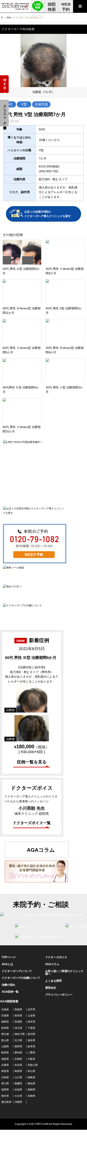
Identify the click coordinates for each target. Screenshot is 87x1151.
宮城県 (5, 1015)
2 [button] (43, 82)
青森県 (18, 1009)
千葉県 (31, 1027)
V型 (24, 104)
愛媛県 (18, 1083)
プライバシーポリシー (59, 994)
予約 (5, 84)
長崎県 (31, 1089)
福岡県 (5, 1089)
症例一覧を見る (31, 761)
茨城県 (18, 1021)
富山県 (5, 1040)
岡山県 (31, 1071)
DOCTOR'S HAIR (39, 1124)
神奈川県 (20, 1034)
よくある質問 (53, 980)
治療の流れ (8, 984)
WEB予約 (66, 7)
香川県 (5, 1083)
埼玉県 (18, 1027)
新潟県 (31, 1034)
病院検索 (52, 7)
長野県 (18, 1046)
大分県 (18, 1095)
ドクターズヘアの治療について (21, 977)
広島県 (5, 1077)
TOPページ (9, 957)
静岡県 (5, 1052)
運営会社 (50, 987)
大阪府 (31, 1058)
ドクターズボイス (56, 957)
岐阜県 (31, 1046)
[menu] (80, 6)
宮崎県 (31, 1095)
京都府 (18, 1058)
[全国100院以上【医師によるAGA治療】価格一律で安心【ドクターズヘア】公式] (15, 6)
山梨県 (5, 1046)
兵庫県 (5, 1065)
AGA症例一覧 (10, 991)
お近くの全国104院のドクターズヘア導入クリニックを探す (47, 214)
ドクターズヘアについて (17, 971)
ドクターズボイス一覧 (32, 823)
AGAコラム (52, 964)
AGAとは (7, 964)
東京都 (5, 1034)
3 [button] (47, 82)
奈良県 (18, 1065)
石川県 (18, 1040)
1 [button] (39, 82)
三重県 (31, 1052)
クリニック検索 (5, 113)
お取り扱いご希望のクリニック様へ (64, 972)
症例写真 (41, 104)
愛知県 (18, 1052)
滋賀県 (5, 1058)
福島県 (5, 1021)
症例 (9, 17)
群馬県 (5, 1027)
